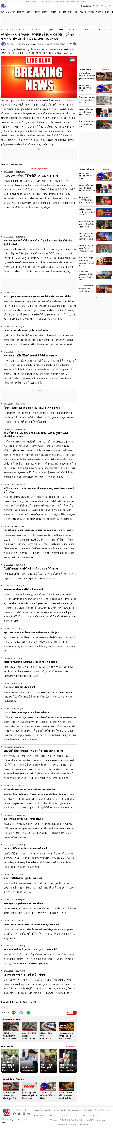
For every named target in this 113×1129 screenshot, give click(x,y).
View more (70, 1046)
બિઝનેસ (83, 12)
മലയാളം (72, 1)
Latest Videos (86, 169)
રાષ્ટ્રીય (70, 12)
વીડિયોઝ (37, 12)
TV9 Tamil (62, 1120)
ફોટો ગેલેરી (45, 12)
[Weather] (94, 6)
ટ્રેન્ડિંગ (107, 12)
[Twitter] (19, 1113)
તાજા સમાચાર (10, 12)
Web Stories (7, 1046)
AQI (97, 6)
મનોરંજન (99, 12)
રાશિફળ (53, 12)
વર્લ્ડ (76, 12)
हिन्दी (28, 1)
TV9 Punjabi (53, 1120)
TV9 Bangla (97, 1116)
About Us (47, 1110)
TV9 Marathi (66, 1116)
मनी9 (78, 1)
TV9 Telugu (77, 1116)
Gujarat (14, 30)
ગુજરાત (29, 12)
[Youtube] (13, 1013)
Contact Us (38, 1110)
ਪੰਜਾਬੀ (62, 1)
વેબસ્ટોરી (91, 12)
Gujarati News (5, 30)
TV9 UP (81, 1120)
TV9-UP (84, 1)
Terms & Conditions (102, 1110)
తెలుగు (47, 1)
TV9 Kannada (87, 1116)
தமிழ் (67, 1)
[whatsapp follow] (28, 1013)
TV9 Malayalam (72, 1120)
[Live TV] (101, 6)
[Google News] (21, 1013)
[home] (2, 12)
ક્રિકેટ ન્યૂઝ (20, 12)
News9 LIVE (90, 1120)
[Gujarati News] (3, 6)
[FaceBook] (14, 1113)
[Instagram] (24, 1113)
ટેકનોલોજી (62, 12)
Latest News (85, 69)
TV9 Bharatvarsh (55, 1116)
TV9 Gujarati (12, 44)
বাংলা (57, 1)
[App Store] (24, 1121)
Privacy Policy (88, 1110)
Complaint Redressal (75, 1110)
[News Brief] (85, 6)
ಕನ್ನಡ (40, 1)
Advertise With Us (59, 1110)
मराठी (52, 1)
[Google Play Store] (9, 1121)
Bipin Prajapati (31, 44)
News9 (34, 1)
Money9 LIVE (100, 1120)
